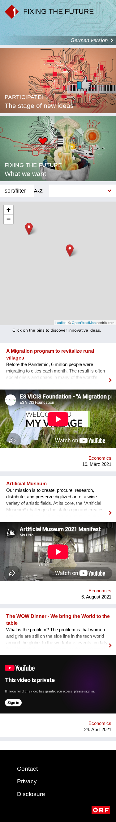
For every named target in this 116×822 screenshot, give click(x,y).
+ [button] (8, 210)
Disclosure (31, 794)
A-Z (38, 191)
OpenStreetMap (84, 322)
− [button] (8, 219)
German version (89, 40)
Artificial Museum (26, 483)
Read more (58, 376)
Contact (27, 768)
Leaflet (60, 322)
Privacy (27, 781)
